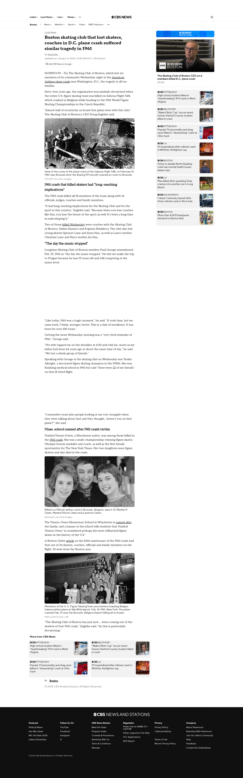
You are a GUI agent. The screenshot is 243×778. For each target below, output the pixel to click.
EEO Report (129, 741)
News (47, 24)
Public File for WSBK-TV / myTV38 (135, 728)
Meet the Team (99, 727)
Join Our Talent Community (199, 735)
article (70, 541)
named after (123, 522)
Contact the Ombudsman (198, 748)
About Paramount (194, 727)
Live (60, 17)
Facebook (65, 731)
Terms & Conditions (101, 744)
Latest (33, 17)
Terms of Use (161, 739)
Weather (59, 24)
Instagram (65, 735)
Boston (33, 24)
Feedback (191, 744)
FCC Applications (131, 737)
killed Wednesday (73, 224)
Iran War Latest (36, 731)
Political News (35, 727)
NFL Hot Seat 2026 (38, 735)
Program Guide (99, 731)
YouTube (64, 727)
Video (82, 24)
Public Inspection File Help (136, 733)
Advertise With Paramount (199, 731)
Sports (71, 24)
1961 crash (56, 440)
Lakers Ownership (37, 739)
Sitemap (96, 748)
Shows (71, 17)
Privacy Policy (161, 727)
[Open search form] (212, 17)
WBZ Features (95, 24)
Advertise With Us (100, 739)
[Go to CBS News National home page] (121, 17)
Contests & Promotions (103, 735)
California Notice (163, 731)
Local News (46, 17)
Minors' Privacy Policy (165, 744)
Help (188, 739)
